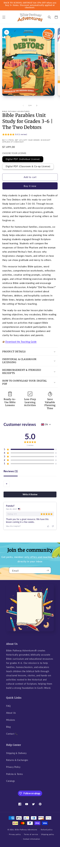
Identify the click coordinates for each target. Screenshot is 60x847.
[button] (3, 17)
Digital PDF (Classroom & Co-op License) (28, 166)
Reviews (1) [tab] (11, 471)
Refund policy (46, 830)
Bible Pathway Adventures (26, 830)
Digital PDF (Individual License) (23, 159)
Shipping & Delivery (16, 753)
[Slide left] (23, 105)
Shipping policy (47, 834)
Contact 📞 (12, 733)
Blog (8, 726)
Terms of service (31, 834)
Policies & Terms (14, 774)
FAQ (8, 706)
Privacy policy (15, 834)
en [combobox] (46, 424)
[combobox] (7, 484)
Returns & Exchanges (17, 760)
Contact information (31, 839)
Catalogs (10, 781)
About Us (11, 712)
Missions (10, 720)
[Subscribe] (47, 570)
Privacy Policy (13, 767)
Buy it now (30, 186)
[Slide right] (36, 105)
